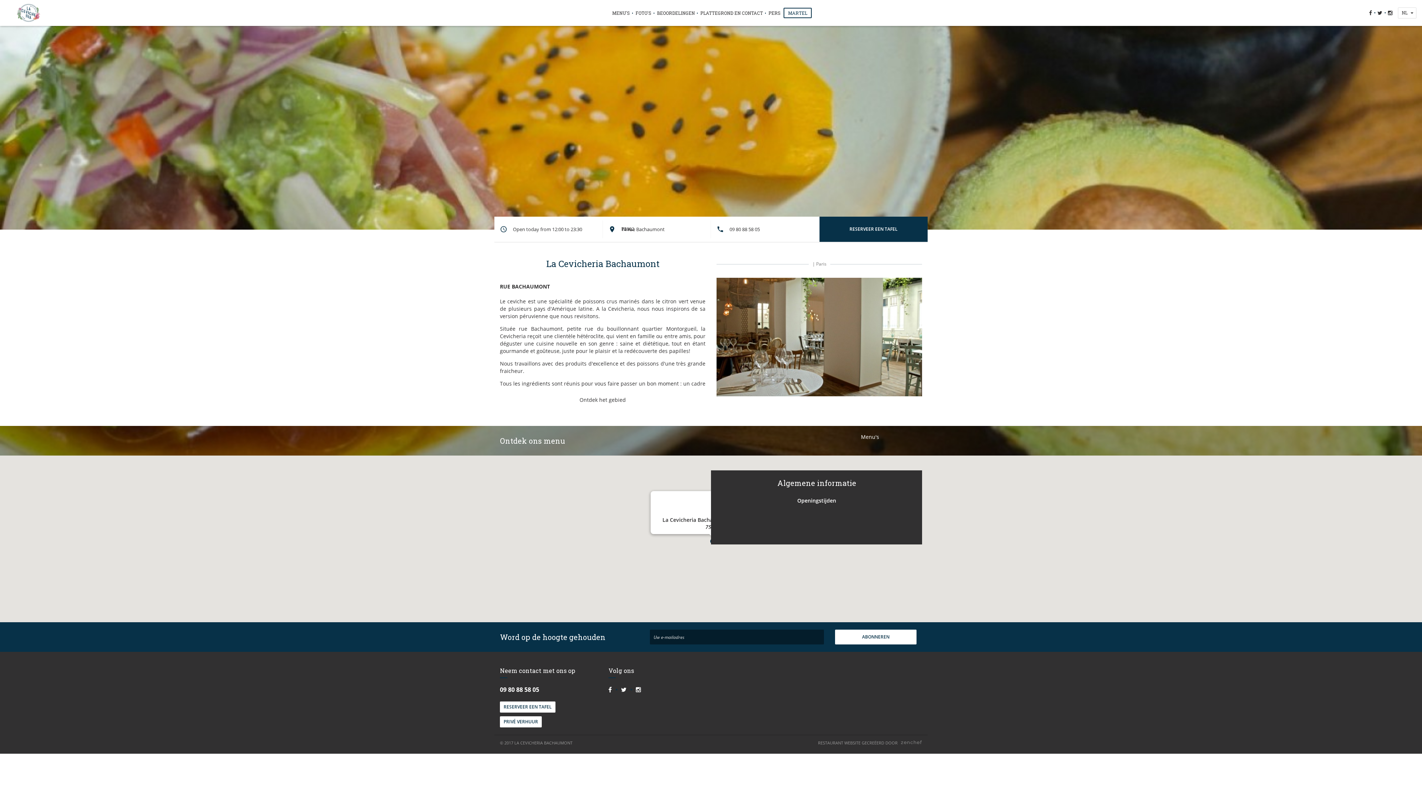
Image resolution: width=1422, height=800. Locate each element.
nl (1405, 13)
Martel (797, 13)
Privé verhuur (521, 722)
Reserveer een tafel (528, 707)
